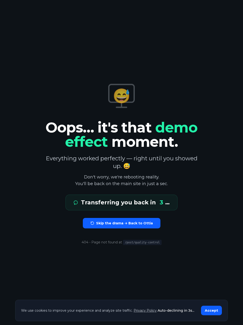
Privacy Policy (145, 310)
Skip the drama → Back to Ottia (124, 223)
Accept (211, 310)
